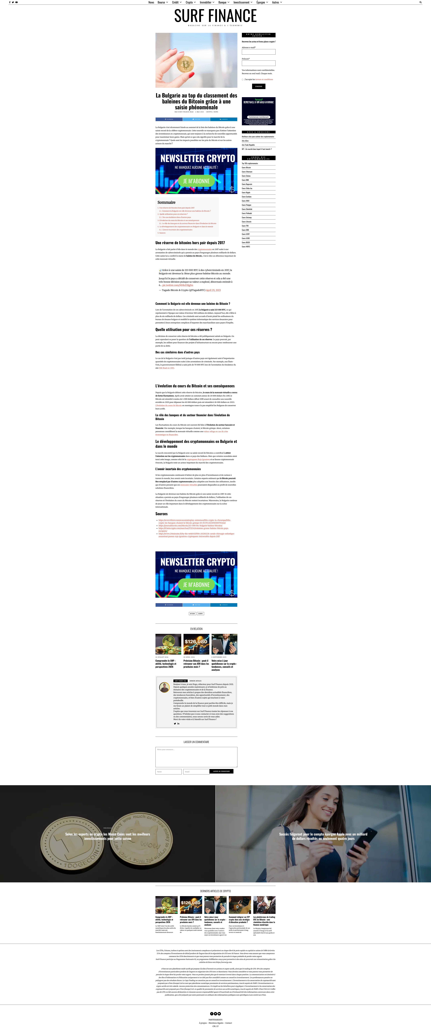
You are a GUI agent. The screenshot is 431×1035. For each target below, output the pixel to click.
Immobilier (205, 2)
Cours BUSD (246, 242)
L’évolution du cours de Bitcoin (168, 405)
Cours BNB (245, 180)
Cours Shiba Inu (247, 188)
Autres (275, 2)
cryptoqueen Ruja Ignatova (198, 459)
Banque (222, 2)
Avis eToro (245, 140)
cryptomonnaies (205, 249)
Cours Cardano (246, 196)
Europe (200, 613)
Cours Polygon (246, 205)
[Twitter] (12, 2)
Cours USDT (246, 234)
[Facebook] (10, 2)
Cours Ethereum (247, 171)
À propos (203, 1023)
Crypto (189, 2)
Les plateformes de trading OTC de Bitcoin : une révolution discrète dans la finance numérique (264, 920)
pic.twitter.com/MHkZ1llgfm (177, 285)
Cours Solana (246, 175)
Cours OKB (245, 230)
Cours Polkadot (247, 213)
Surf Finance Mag (186, 112)
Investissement (241, 2)
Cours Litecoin (246, 221)
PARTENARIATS (215, 1020)
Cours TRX (245, 225)
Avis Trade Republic (248, 145)
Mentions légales (216, 1023)
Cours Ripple (246, 192)
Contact (228, 1023)
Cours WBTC (246, 246)
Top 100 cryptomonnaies (250, 163)
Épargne (261, 2)
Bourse (161, 2)
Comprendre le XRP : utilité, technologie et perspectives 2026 (165, 663)
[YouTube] (16, 2)
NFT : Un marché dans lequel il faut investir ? (257, 149)
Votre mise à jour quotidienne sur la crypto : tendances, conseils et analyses (224, 665)
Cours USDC (246, 238)
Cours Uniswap (247, 217)
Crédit (175, 2)
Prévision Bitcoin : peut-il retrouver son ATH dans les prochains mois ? (196, 663)
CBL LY (215, 1026)
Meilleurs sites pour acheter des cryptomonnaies (258, 136)
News (151, 2)
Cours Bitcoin (246, 167)
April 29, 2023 (213, 290)
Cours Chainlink (247, 209)
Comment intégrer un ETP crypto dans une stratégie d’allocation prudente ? (239, 919)
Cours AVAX (245, 200)
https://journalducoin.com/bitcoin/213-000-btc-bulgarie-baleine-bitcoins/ (190, 525)
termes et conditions (264, 79)
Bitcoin (192, 613)
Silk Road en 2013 (166, 368)
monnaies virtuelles (188, 485)
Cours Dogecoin (247, 184)
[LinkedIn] (178, 723)
